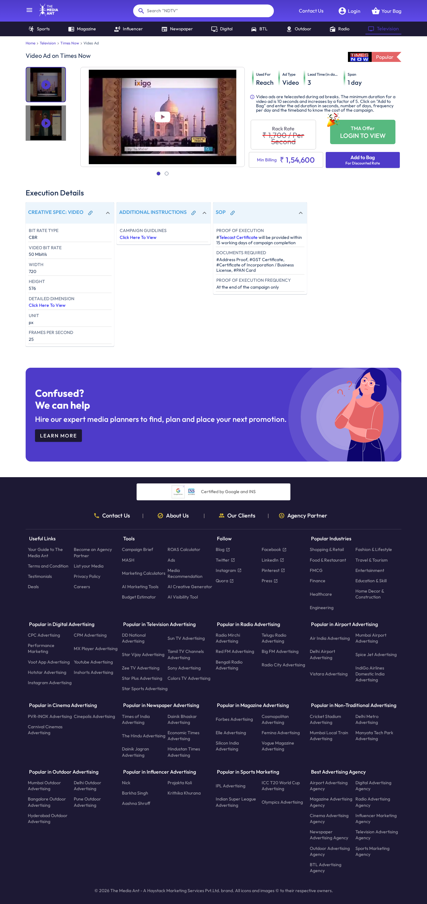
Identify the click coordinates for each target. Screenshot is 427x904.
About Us (177, 515)
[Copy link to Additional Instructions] (193, 213)
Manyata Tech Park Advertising (374, 735)
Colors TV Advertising (189, 678)
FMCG (316, 570)
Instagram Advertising (50, 682)
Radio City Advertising (283, 665)
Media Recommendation (185, 573)
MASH (128, 560)
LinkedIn (270, 560)
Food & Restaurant (328, 560)
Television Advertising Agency (376, 835)
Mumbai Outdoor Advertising (44, 785)
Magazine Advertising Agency (331, 802)
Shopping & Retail (327, 549)
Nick (126, 782)
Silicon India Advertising (227, 746)
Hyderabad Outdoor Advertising (48, 818)
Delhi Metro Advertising (367, 719)
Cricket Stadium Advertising (325, 719)
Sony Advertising (184, 668)
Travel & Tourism (371, 560)
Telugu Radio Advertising (274, 638)
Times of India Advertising (136, 719)
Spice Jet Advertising (376, 654)
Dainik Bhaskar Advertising (182, 719)
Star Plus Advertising (142, 678)
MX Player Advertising (96, 648)
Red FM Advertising (235, 651)
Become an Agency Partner (93, 552)
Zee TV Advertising (140, 668)
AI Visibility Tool (183, 597)
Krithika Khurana (184, 793)
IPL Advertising (230, 785)
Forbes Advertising (234, 719)
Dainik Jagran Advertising (135, 752)
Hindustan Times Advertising (184, 752)
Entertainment (369, 570)
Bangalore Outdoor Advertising (47, 802)
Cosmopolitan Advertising (275, 719)
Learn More (58, 435)
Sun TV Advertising (186, 638)
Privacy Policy (87, 576)
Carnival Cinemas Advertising (45, 729)
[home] (45, 14)
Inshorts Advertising (93, 672)
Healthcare (321, 594)
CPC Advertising (44, 635)
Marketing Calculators (143, 573)
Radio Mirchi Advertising (228, 638)
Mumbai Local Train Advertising (329, 735)
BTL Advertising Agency (325, 867)
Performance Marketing (41, 648)
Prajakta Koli (180, 782)
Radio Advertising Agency (372, 802)
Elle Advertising (231, 732)
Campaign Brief (137, 549)
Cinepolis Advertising (94, 716)
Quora (222, 580)
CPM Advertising (90, 635)
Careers (82, 586)
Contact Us (311, 11)
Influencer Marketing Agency (376, 818)
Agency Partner (307, 515)
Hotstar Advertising (47, 672)
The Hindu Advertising (143, 735)
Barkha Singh (135, 793)
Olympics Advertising (282, 802)
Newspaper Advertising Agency (329, 835)
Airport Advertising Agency (329, 785)
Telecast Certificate (238, 237)
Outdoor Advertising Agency (330, 851)
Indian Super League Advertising (236, 802)
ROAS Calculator (184, 549)
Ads (171, 560)
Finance (317, 580)
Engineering (322, 607)
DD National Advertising (134, 638)
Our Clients (241, 515)
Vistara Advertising (329, 674)
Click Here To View (47, 305)
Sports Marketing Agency (372, 851)
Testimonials (40, 576)
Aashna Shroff (136, 803)
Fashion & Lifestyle (373, 549)
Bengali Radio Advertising (229, 664)
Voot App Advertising (49, 661)
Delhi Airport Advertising (322, 654)
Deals (33, 586)
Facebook (271, 549)
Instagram (226, 570)
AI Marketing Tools (140, 586)
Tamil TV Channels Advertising (186, 654)
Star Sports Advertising (145, 688)
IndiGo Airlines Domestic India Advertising (369, 674)
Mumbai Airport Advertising (370, 638)
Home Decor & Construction (369, 594)
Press (267, 580)
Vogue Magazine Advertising (278, 746)
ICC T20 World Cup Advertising (281, 785)
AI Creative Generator (190, 586)
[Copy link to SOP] (232, 213)
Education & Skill (371, 580)
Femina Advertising (281, 732)
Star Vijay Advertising (143, 654)
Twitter (222, 560)
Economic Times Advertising (183, 735)
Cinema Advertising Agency (329, 818)
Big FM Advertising (280, 651)
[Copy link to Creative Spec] (90, 213)
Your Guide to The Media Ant (45, 552)
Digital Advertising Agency (373, 785)
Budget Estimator (139, 597)
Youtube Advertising (93, 661)
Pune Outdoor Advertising (87, 802)
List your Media (88, 566)
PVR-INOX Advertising (50, 716)
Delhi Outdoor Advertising (87, 785)
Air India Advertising (330, 638)
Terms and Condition (48, 566)
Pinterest (270, 570)
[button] (70, 213)
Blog (220, 549)
